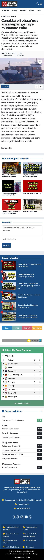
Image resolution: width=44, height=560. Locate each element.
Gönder (6, 245)
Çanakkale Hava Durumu (30, 528)
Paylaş (6, 86)
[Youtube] (26, 517)
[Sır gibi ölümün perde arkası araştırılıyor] (32, 168)
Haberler (4, 16)
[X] (18, 517)
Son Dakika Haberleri (12, 547)
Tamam (28, 557)
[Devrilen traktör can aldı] (32, 186)
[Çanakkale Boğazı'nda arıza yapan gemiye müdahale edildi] (22, 71)
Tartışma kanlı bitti (30, 211)
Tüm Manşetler (30, 540)
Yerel (39, 11)
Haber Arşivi (30, 547)
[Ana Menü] (41, 4)
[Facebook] (14, 517)
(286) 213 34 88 (23, 504)
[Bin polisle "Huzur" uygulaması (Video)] (11, 168)
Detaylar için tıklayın (22, 403)
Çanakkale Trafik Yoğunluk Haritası (30, 535)
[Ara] (38, 4)
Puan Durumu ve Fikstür (10, 542)
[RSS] (30, 517)
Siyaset (23, 11)
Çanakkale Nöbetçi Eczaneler (11, 528)
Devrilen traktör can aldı (32, 193)
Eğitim (31, 11)
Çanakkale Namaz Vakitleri (11, 535)
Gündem (5, 11)
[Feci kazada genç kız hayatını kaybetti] (11, 186)
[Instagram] (22, 517)
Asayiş (14, 11)
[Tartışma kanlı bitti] (32, 204)
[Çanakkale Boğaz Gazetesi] (9, 3)
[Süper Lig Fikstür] (41, 411)
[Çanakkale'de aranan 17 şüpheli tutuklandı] (11, 204)
